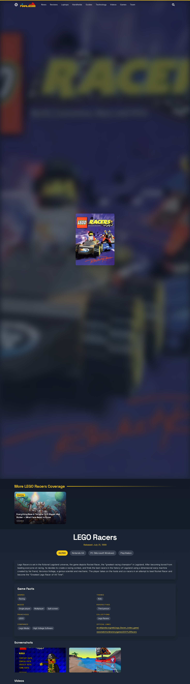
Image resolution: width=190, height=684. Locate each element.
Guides (89, 4)
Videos (113, 4)
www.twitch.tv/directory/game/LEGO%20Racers (117, 632)
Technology (101, 4)
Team (132, 4)
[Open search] (173, 4)
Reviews (54, 4)
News (43, 4)
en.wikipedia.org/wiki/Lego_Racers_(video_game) (118, 628)
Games (123, 4)
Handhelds (77, 4)
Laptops (65, 4)
